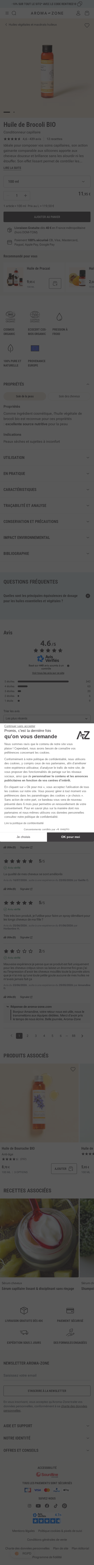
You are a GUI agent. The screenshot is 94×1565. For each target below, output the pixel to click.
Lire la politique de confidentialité (24, 823)
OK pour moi (70, 837)
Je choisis (23, 837)
